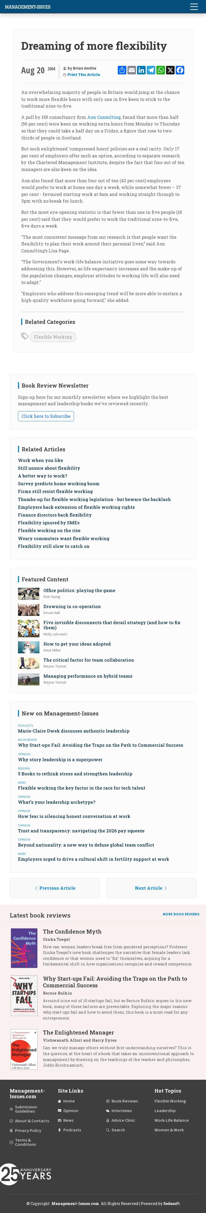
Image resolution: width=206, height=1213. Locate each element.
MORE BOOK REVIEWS (181, 914)
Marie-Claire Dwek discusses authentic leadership (74, 731)
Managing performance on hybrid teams (88, 676)
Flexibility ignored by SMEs (49, 522)
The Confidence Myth (72, 931)
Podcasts (72, 1130)
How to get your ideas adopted (77, 644)
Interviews (122, 1111)
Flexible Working (53, 337)
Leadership (165, 1111)
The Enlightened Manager (78, 1032)
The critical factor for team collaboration (88, 660)
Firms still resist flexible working (55, 491)
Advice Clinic (123, 1120)
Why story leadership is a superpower (60, 759)
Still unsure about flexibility (49, 468)
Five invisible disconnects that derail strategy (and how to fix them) (112, 625)
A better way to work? (42, 476)
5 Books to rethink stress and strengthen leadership (75, 773)
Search (118, 1130)
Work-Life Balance (171, 1120)
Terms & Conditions (25, 1142)
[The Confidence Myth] (27, 949)
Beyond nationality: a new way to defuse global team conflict (86, 845)
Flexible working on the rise (49, 530)
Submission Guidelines (26, 1109)
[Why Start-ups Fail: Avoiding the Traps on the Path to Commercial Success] (27, 1000)
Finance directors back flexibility (55, 515)
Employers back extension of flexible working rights (76, 507)
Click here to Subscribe (46, 416)
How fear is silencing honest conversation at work (74, 816)
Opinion (70, 1111)
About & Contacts (32, 1121)
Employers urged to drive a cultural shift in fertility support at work (93, 859)
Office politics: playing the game (79, 590)
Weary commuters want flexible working (63, 538)
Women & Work (169, 1130)
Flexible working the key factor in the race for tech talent (81, 788)
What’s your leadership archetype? (56, 802)
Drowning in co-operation (72, 606)
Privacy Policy (28, 1130)
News (68, 1120)
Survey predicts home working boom (59, 483)
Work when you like (40, 460)
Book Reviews (125, 1101)
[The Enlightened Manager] (27, 1050)
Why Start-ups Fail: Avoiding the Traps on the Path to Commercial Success (100, 745)
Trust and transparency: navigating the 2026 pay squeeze (81, 830)
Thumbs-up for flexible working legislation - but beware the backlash (94, 499)
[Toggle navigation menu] (194, 7)
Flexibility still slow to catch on (54, 546)
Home (69, 1101)
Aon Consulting (104, 117)
